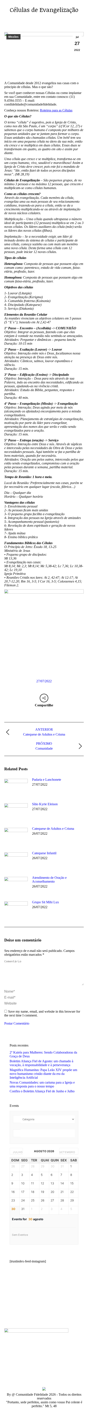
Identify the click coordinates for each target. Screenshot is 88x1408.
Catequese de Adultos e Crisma (53, 828)
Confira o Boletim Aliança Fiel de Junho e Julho (42, 1091)
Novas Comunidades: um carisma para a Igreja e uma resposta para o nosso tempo (42, 1084)
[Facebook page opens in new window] (7, 1315)
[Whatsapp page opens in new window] (39, 1315)
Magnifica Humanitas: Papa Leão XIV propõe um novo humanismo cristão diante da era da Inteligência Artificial (43, 1073)
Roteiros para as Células (56, 110)
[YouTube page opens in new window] (20, 1315)
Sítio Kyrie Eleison (45, 804)
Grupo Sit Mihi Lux (45, 902)
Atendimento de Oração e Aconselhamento (49, 879)
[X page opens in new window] (14, 1315)
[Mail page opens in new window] (33, 1315)
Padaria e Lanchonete (46, 779)
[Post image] (16, 787)
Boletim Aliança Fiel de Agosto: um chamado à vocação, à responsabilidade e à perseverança (41, 1063)
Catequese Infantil (44, 853)
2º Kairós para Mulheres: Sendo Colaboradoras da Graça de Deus (43, 1054)
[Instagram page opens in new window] (26, 1315)
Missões (13, 36)
